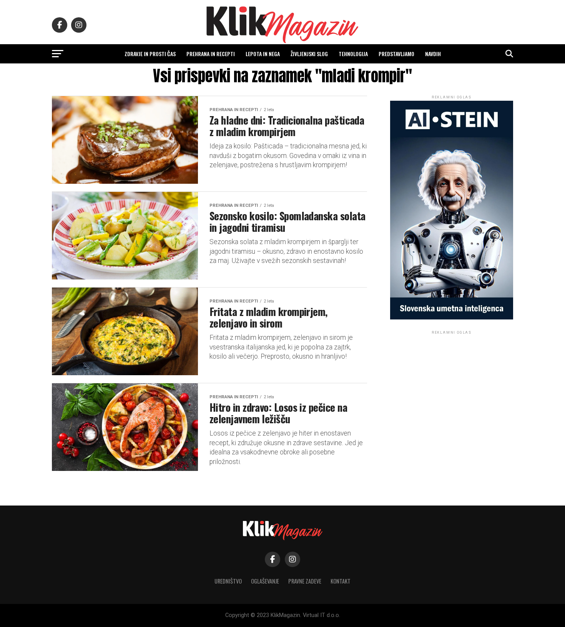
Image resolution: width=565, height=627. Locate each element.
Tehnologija (353, 54)
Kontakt (341, 581)
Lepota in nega (263, 54)
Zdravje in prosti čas (150, 54)
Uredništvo (228, 581)
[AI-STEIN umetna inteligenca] (451, 317)
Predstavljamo (396, 54)
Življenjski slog (309, 54)
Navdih (433, 54)
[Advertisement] (451, 384)
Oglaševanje (265, 581)
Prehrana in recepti (210, 54)
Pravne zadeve (304, 581)
